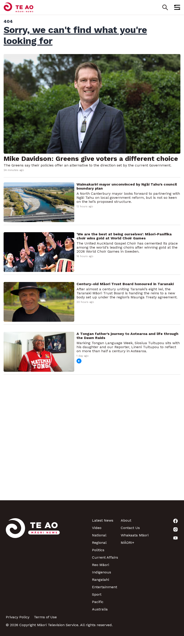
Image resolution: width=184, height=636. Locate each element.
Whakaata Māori (135, 535)
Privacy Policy (17, 617)
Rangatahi (100, 579)
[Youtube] (163, 538)
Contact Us (130, 528)
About (126, 520)
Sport (96, 594)
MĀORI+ (127, 542)
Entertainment (104, 587)
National (99, 535)
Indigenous (101, 572)
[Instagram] (163, 529)
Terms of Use (45, 617)
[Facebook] (163, 521)
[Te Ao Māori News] (33, 564)
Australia (100, 609)
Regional (99, 542)
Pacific (97, 602)
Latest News (102, 520)
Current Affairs (105, 557)
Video (96, 528)
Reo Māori (100, 565)
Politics (98, 550)
